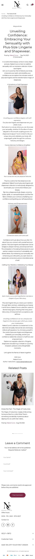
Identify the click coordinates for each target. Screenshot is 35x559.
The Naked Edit (11, 13)
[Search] (27, 5)
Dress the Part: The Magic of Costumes (15, 409)
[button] (22, 433)
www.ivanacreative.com (24, 362)
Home (3, 13)
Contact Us (5, 520)
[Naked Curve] (17, 4)
